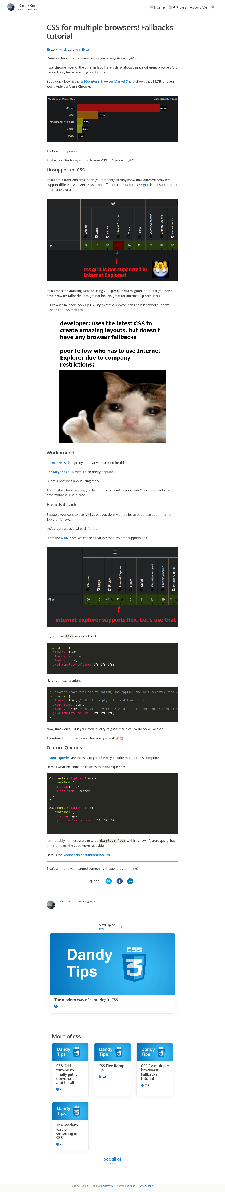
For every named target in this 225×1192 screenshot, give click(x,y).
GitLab (131, 1185)
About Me (198, 7)
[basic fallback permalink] (78, 504)
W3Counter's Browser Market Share (108, 81)
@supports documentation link (86, 855)
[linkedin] (130, 881)
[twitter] (108, 881)
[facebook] (119, 881)
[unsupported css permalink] (86, 170)
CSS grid (143, 185)
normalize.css (57, 463)
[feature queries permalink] (83, 748)
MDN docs (68, 538)
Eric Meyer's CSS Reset (64, 472)
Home (159, 7)
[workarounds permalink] (78, 453)
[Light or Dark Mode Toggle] (212, 7)
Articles (179, 7)
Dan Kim (84, 1185)
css (87, 49)
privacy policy (146, 1185)
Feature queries (58, 758)
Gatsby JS (108, 1185)
